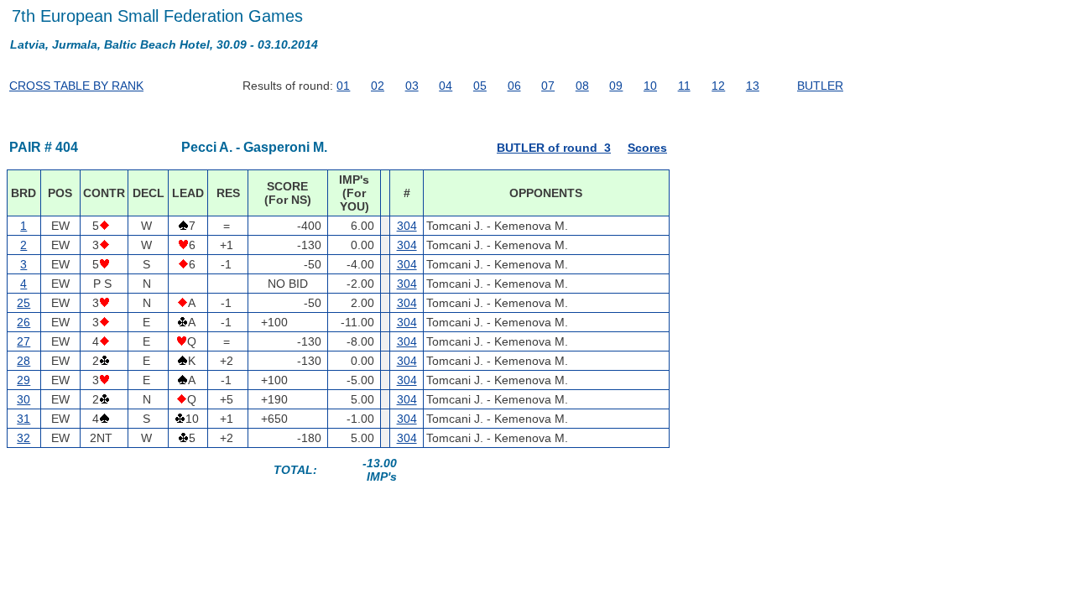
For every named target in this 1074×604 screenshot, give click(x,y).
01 (343, 85)
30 (23, 399)
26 (23, 322)
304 (407, 225)
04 (445, 85)
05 (480, 85)
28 (23, 360)
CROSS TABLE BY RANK (76, 85)
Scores (647, 147)
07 (548, 85)
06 (514, 85)
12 (718, 85)
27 (23, 341)
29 (23, 380)
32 (23, 438)
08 (582, 85)
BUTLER (820, 85)
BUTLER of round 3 (554, 147)
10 (650, 85)
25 (23, 303)
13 (752, 85)
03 (412, 85)
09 (616, 85)
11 (684, 85)
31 (23, 418)
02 (377, 85)
